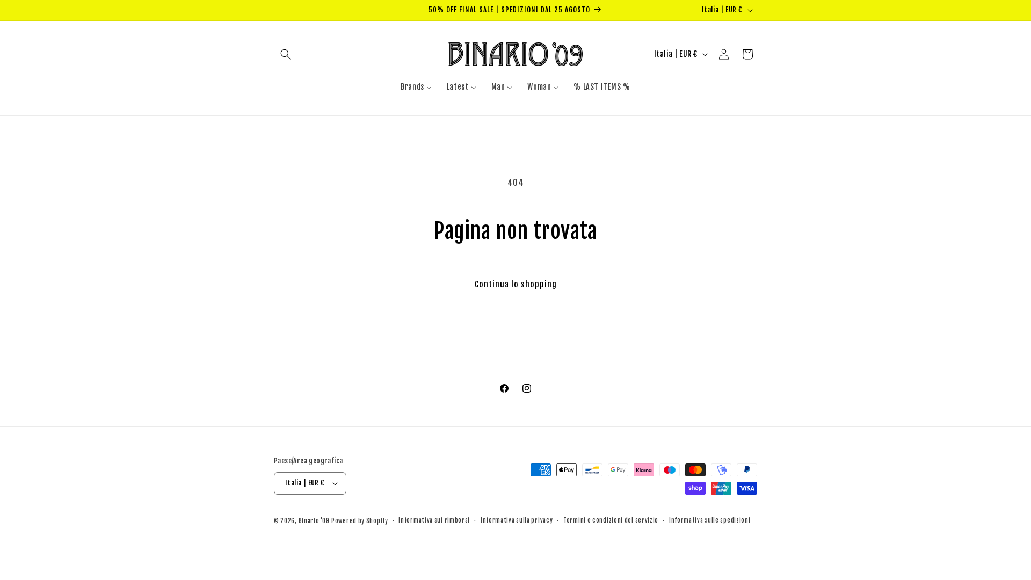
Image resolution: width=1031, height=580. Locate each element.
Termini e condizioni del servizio (610, 520)
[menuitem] (416, 87)
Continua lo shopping (516, 284)
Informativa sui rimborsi (434, 520)
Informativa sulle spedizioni (710, 520)
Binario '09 (314, 521)
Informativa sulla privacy (517, 520)
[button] (285, 54)
